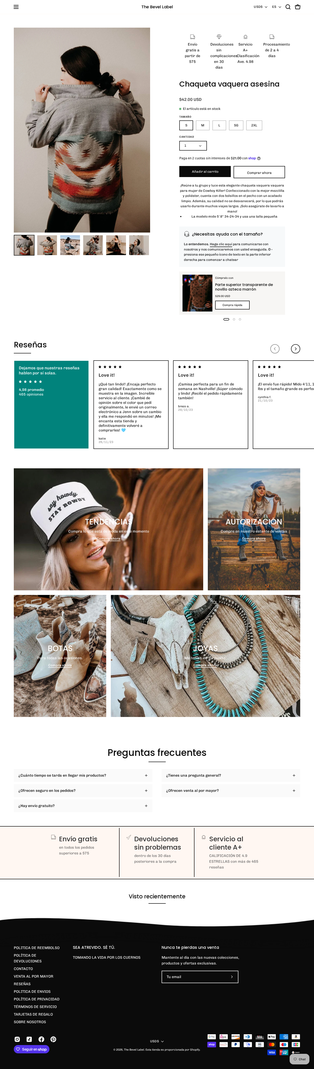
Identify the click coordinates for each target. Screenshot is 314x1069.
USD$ (258, 7)
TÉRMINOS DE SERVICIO (35, 1007)
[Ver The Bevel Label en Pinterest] (53, 1039)
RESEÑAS (22, 984)
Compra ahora (108, 538)
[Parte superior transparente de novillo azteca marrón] (197, 293)
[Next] (295, 348)
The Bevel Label (157, 6)
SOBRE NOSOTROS (30, 1022)
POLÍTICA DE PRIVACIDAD (37, 999)
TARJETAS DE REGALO (33, 1014)
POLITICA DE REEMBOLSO (37, 948)
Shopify (195, 1049)
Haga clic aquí (221, 244)
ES (274, 7)
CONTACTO (23, 969)
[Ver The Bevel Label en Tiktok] (29, 1039)
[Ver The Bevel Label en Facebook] (41, 1039)
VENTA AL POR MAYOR (33, 976)
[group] (157, 404)
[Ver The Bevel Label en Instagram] (17, 1039)
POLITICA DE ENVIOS (32, 991)
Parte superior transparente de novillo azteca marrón (244, 287)
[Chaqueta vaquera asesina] (24, 245)
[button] (288, 7)
